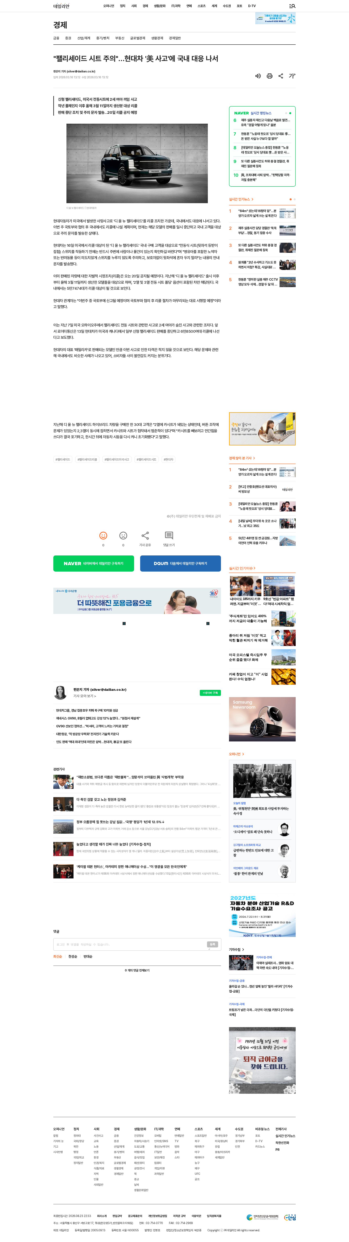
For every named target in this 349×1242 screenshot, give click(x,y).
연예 (189, 6)
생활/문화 (159, 6)
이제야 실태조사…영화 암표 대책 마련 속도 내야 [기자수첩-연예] (275, 968)
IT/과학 (175, 6)
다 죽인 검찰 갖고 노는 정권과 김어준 (101, 799)
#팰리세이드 (63, 459)
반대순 (88, 956)
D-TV (251, 6)
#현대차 (168, 459)
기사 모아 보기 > (85, 696)
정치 (122, 6)
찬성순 (72, 956)
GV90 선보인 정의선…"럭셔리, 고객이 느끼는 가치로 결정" (92, 726)
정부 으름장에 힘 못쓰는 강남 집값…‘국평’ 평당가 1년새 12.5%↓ (121, 822)
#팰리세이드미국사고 (117, 459)
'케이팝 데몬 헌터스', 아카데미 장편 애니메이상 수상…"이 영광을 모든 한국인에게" (132, 866)
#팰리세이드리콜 (87, 459)
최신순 (57, 956)
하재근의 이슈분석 (243, 826)
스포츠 (202, 6)
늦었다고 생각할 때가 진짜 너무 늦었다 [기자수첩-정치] (114, 844)
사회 (134, 6)
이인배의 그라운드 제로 (245, 868)
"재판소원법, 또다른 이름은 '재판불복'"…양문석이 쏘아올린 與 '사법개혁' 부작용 (130, 777)
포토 (239, 6)
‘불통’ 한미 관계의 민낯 (248, 874)
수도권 (227, 6)
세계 (214, 6)
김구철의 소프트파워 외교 (247, 845)
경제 (145, 6)
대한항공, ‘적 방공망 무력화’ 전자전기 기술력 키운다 (87, 734)
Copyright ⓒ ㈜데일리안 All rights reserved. (233, 1230)
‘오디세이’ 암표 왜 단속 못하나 (252, 832)
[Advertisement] (137, 906)
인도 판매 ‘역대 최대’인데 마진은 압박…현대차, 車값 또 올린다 (93, 742)
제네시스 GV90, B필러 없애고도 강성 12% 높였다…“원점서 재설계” (98, 718)
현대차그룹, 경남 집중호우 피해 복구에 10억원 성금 (87, 710)
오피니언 (108, 6)
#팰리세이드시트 (146, 459)
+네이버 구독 (210, 692)
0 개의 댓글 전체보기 (137, 970)
